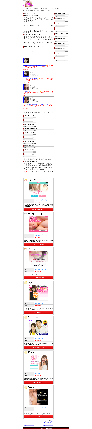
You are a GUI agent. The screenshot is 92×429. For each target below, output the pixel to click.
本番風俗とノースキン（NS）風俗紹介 (46, 428)
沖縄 (53, 8)
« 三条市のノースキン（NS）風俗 (29, 425)
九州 (50, 8)
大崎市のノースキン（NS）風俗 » (48, 425)
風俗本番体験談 (56, 8)
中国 (46, 8)
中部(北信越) (36, 8)
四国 (48, 8)
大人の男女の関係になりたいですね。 (31, 91)
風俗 (52, 422)
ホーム (25, 8)
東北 (30, 8)
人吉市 (50, 422)
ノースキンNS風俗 (50, 421)
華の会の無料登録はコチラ (38, 347)
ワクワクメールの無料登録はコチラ (38, 244)
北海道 (27, 8)
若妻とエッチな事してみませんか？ (31, 78)
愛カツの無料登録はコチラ (38, 382)
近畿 (43, 8)
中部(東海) (40, 8)
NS (44, 422)
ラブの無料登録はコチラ (38, 312)
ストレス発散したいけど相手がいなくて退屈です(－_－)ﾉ (35, 104)
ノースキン (47, 422)
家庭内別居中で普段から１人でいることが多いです (34, 65)
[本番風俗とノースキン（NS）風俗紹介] (28, 4)
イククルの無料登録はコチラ (38, 277)
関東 (32, 8)
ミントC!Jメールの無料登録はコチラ (38, 209)
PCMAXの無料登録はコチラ (38, 416)
